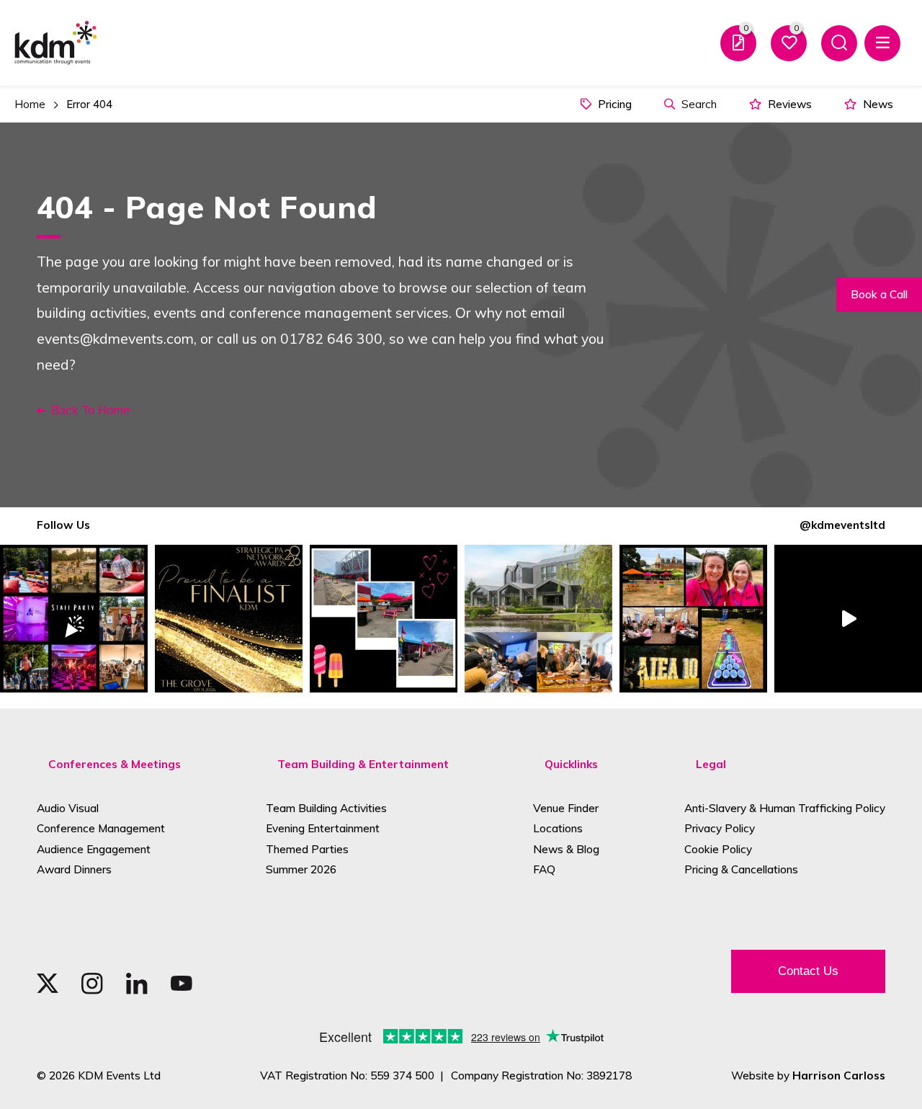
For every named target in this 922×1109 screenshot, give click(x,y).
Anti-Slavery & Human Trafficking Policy (784, 808)
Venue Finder (566, 808)
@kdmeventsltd (842, 525)
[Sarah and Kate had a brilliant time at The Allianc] (693, 618)
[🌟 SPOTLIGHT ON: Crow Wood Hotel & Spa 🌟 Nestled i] (538, 618)
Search (698, 104)
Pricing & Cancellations (741, 869)
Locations (558, 828)
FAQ (544, 869)
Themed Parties (307, 849)
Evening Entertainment (323, 828)
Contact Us (808, 971)
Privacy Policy (719, 828)
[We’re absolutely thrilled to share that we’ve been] (229, 618)
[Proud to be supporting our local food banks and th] (848, 618)
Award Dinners (74, 869)
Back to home (90, 410)
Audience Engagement (94, 849)
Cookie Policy (718, 849)
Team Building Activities (326, 808)
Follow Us (63, 525)
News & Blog (566, 849)
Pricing (613, 104)
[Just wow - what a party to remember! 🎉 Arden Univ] (74, 618)
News (876, 104)
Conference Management (101, 828)
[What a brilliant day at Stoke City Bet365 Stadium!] (383, 618)
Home (29, 104)
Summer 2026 (301, 869)
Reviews (788, 104)
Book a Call (879, 294)
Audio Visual (68, 808)
